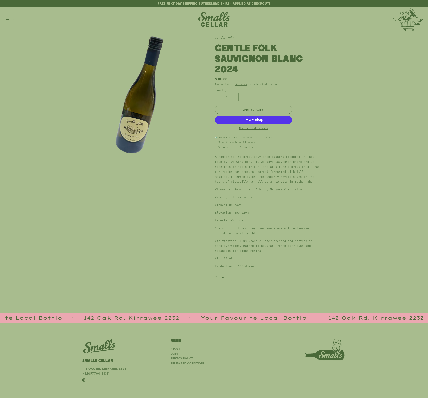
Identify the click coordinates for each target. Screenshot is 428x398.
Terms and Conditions (188, 363)
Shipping (241, 84)
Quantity (220, 90)
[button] (7, 19)
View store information (236, 147)
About (175, 348)
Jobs (174, 353)
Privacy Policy (182, 358)
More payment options (253, 128)
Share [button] (223, 277)
